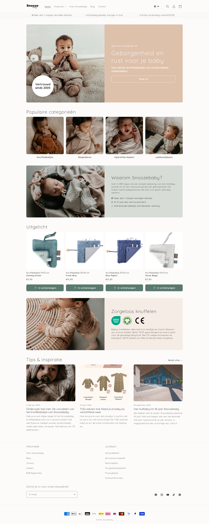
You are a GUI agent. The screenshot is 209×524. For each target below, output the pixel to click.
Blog (28, 458)
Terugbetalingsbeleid (115, 468)
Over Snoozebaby (35, 453)
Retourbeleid (111, 463)
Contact (30, 463)
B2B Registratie (34, 473)
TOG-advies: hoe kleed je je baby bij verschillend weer (102, 410)
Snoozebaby (108, 520)
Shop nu (143, 79)
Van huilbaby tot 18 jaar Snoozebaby (156, 409)
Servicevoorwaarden (115, 458)
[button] (60, 7)
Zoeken (30, 468)
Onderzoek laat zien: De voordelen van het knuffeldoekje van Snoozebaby (50, 410)
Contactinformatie (114, 478)
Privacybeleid (111, 473)
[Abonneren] (74, 494)
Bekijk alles (174, 360)
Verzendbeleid (112, 453)
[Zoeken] (167, 6)
